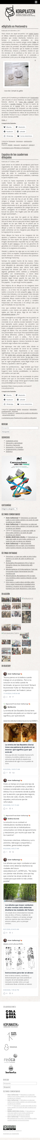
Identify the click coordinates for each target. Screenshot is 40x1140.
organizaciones (6, 411)
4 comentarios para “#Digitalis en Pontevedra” (16, 148)
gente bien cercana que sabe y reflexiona (23, 355)
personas (4, 143)
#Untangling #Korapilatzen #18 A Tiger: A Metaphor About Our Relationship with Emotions (20, 565)
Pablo (34, 42)
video (29, 292)
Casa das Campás (26, 102)
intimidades (33, 409)
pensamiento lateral (8, 314)
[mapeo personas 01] (16, 599)
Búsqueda (5, 432)
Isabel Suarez (33, 34)
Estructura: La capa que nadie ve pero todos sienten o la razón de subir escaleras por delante (22, 520)
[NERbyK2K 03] (27, 598)
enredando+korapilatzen (20, 13)
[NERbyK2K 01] (26, 617)
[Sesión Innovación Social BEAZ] (16, 614)
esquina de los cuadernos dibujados (27, 413)
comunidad (12, 409)
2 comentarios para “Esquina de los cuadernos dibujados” (19, 418)
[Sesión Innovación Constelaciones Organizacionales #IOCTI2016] (6, 606)
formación (12, 141)
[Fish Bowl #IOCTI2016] (10, 633)
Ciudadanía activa (12, 441)
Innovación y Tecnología (14, 447)
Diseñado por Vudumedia (11, 1134)
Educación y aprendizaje (14, 443)
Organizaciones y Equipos (15, 449)
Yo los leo (29, 357)
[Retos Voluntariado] (16, 606)
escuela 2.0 (24, 145)
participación (28, 141)
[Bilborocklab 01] (26, 643)
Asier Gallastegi (12, 518)
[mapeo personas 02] (6, 599)
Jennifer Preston (16, 104)
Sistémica (9, 451)
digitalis (10, 145)
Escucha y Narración (13, 445)
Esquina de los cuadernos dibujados (15, 156)
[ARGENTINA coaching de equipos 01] (26, 651)
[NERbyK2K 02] (16, 651)
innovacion (19, 141)
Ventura (16, 244)
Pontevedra (34, 98)
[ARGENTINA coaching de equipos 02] (6, 614)
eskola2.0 (31, 145)
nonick (17, 106)
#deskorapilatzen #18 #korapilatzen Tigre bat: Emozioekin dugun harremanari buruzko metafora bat (22, 571)
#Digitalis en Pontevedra (14, 26)
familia (19, 409)
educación (17, 145)
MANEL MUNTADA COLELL (15, 537)
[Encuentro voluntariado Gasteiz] (24, 635)
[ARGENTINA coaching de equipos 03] (6, 659)
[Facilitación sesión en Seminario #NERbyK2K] (6, 642)
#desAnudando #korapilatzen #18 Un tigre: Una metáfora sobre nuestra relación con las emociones (20, 545)
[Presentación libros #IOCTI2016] (6, 627)
